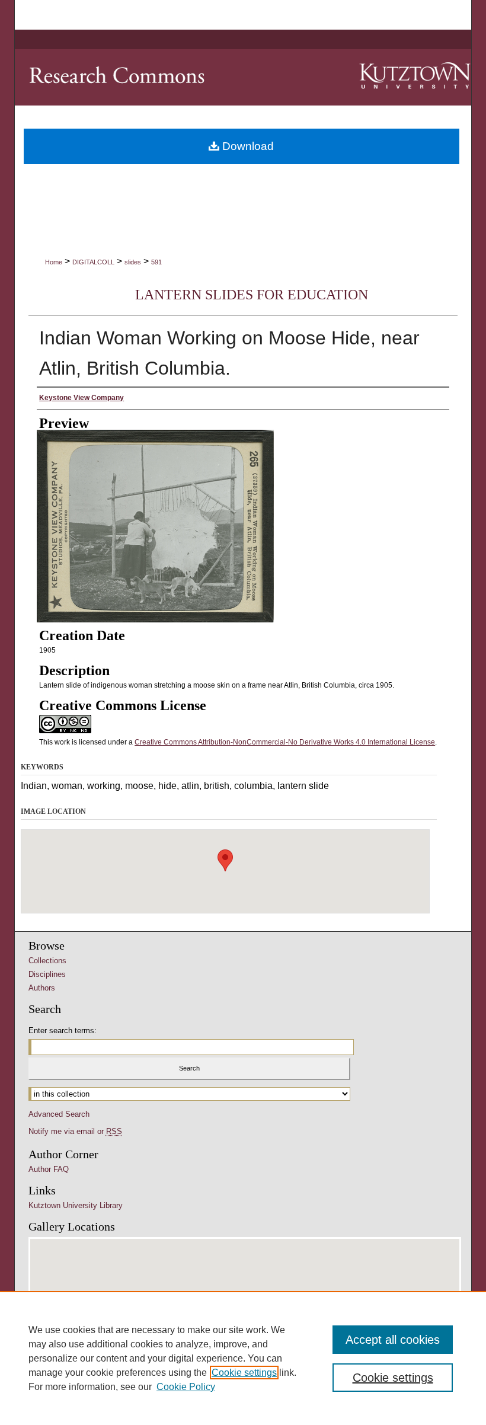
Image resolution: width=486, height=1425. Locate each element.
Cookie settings (244, 1373)
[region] (243, 1358)
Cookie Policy (185, 1387)
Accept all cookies (393, 1339)
